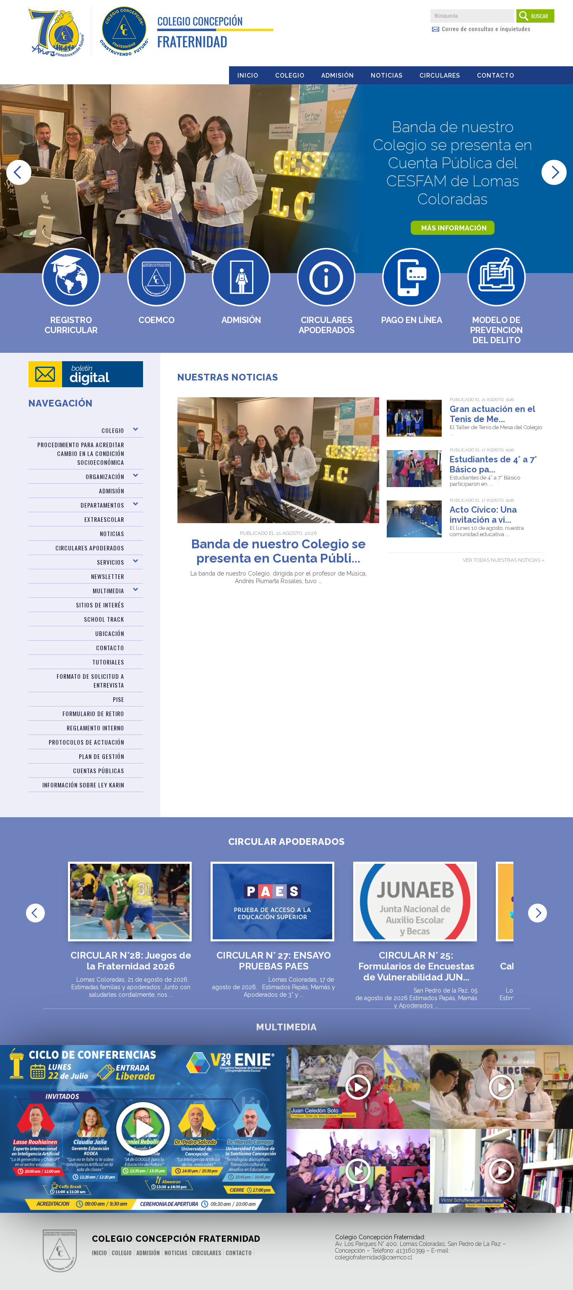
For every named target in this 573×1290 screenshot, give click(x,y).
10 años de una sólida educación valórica (358, 1176)
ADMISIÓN (111, 490)
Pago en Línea (411, 320)
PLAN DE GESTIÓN (101, 756)
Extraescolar (104, 519)
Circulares (439, 75)
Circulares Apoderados (326, 325)
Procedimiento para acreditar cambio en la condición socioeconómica (80, 453)
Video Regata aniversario (358, 1092)
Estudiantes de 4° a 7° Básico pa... (493, 464)
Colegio (290, 75)
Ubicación (109, 633)
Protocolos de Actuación (86, 742)
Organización (105, 476)
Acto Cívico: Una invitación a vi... (483, 515)
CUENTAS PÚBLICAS (98, 770)
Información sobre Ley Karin (83, 784)
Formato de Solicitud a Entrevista (90, 680)
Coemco (156, 320)
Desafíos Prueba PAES (501, 1087)
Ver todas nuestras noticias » (503, 560)
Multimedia (108, 590)
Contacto (495, 75)
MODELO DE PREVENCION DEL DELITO (496, 330)
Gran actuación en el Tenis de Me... (492, 414)
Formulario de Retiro (93, 713)
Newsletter (107, 576)
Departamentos (102, 504)
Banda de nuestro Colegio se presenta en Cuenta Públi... (278, 551)
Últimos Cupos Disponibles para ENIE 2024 (143, 1116)
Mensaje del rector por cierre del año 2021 (501, 1181)
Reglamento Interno (95, 727)
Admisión (337, 75)
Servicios (110, 562)
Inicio (247, 75)
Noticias (387, 75)
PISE (118, 699)
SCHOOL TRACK (104, 619)
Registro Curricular (71, 325)
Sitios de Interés (100, 604)
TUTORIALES (108, 661)
